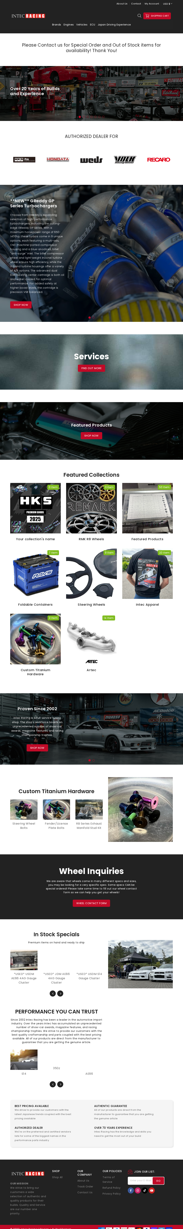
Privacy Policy (112, 1197)
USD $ (166, 4)
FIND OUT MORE (91, 368)
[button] (79, 117)
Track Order (85, 1190)
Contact (136, 3)
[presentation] (15, 95)
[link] (52, 1116)
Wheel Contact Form (91, 903)
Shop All (57, 1181)
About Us (122, 3)
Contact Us (84, 1196)
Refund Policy (112, 1191)
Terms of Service (109, 1183)
